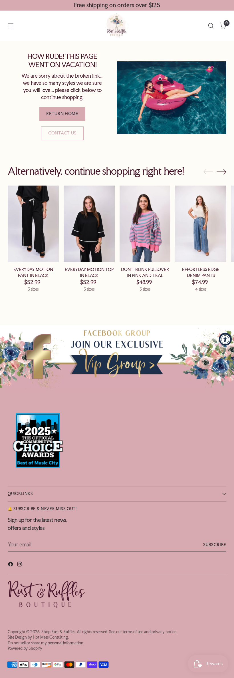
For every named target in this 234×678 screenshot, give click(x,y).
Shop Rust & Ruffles (58, 631)
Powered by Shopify (25, 648)
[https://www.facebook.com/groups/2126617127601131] (117, 357)
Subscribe (214, 544)
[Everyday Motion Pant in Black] (33, 224)
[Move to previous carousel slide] (208, 172)
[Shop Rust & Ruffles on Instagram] (20, 565)
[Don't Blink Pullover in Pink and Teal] (145, 224)
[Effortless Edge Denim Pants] (200, 224)
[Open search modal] (211, 26)
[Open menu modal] (11, 26)
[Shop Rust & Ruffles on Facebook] (11, 565)
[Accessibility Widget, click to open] (225, 339)
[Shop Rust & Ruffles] (117, 26)
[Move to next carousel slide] (221, 171)
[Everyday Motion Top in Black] (89, 224)
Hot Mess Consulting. (51, 637)
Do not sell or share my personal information (45, 643)
